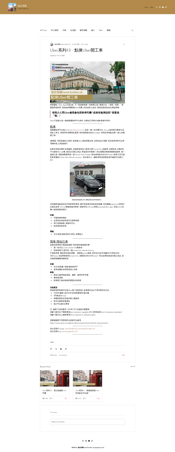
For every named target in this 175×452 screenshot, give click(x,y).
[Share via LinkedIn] (61, 349)
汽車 (64, 30)
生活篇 (73, 30)
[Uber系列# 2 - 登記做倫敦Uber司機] (54, 378)
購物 (108, 30)
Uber (101, 30)
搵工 (93, 30)
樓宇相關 (83, 30)
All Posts (43, 30)
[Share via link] (66, 349)
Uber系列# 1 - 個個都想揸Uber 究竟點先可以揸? (87, 391)
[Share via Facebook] (51, 349)
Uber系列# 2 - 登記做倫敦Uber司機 (54, 391)
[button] (132, 30)
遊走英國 (22, 5)
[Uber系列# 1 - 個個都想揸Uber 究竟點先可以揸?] (87, 378)
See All (133, 366)
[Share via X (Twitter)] (56, 349)
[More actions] (124, 44)
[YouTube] (163, 7)
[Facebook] (157, 7)
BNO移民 (55, 30)
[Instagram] (160, 7)
